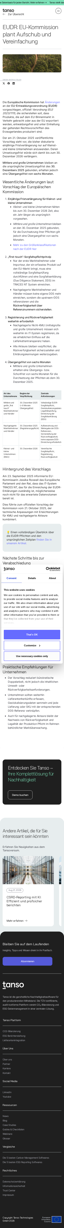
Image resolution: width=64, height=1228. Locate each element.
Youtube (7, 1096)
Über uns (7, 1059)
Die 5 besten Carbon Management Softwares (26, 1157)
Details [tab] (32, 578)
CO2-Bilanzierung (12, 1031)
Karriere (7, 1068)
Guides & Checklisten (13, 1129)
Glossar (6, 1138)
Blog (5, 1120)
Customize (30, 645)
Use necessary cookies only (32, 656)
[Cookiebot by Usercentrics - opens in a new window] (46, 569)
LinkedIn (7, 1092)
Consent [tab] (11, 578)
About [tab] (52, 578)
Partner (6, 1064)
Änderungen (52, 102)
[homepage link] (32, 986)
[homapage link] (8, 11)
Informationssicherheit (14, 1186)
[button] (58, 11)
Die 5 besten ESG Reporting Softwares (22, 1162)
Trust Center (9, 1190)
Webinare (7, 1133)
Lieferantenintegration (14, 1040)
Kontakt (7, 1073)
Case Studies (9, 1125)
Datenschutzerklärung (14, 1181)
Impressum (8, 1194)
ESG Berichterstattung (14, 1035)
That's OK (32, 634)
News (6, 1116)
